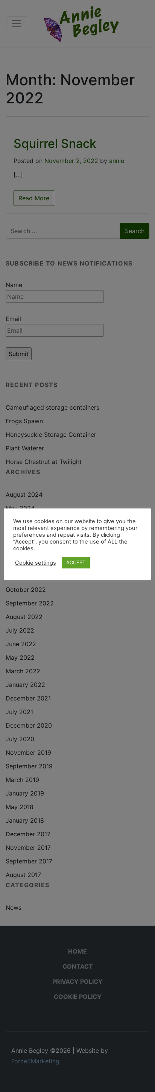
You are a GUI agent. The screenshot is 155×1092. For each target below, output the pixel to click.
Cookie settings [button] (35, 562)
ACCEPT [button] (75, 562)
